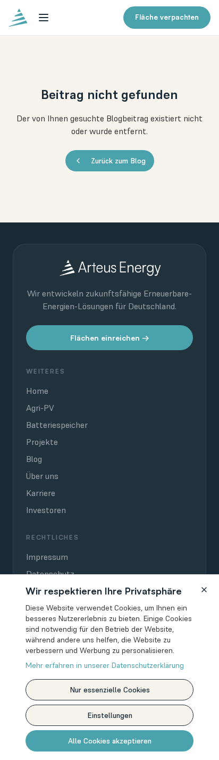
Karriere (40, 493)
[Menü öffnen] (43, 17)
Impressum (47, 556)
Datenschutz (50, 573)
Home (37, 390)
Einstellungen (109, 715)
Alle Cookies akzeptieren (109, 741)
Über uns (42, 475)
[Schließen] (204, 589)
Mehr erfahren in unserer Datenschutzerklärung (105, 665)
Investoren (46, 510)
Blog (34, 458)
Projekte (42, 441)
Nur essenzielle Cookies (110, 690)
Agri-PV (40, 407)
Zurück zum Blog (118, 161)
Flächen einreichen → (109, 337)
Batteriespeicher (57, 424)
